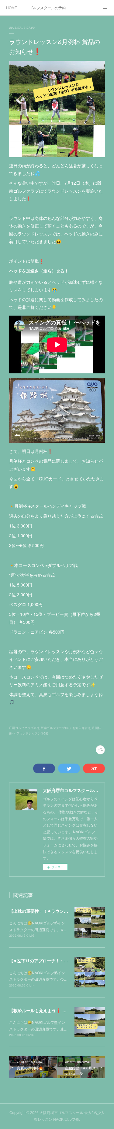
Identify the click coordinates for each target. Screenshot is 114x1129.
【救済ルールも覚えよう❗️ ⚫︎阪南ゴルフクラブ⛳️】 (59, 1010)
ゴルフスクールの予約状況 (47, 7)
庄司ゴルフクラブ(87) (24, 728)
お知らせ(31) (81, 728)
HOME (11, 7)
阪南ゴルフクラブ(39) (56, 728)
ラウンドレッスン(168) (32, 733)
